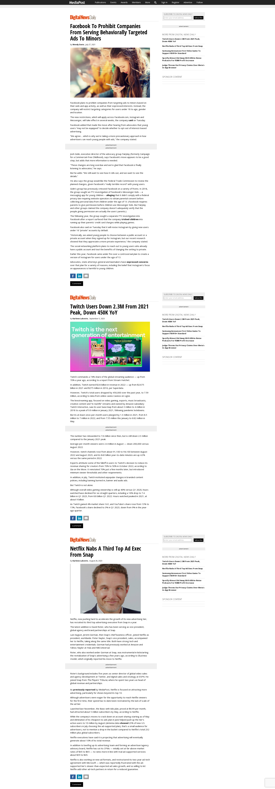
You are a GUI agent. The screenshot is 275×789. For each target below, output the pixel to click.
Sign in (164, 2)
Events (113, 2)
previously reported (84, 689)
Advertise (188, 2)
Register (175, 2)
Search (155, 2)
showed (124, 723)
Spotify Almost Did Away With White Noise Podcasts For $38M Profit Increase (181, 59)
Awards (124, 2)
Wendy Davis (78, 44)
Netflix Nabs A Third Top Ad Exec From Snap (182, 46)
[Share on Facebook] (73, 276)
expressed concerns (137, 261)
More (147, 2)
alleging (110, 195)
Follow (200, 2)
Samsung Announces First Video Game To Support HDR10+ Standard (181, 52)
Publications (100, 2)
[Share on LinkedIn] (79, 276)
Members (136, 2)
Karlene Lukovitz (80, 318)
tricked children (130, 219)
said (130, 120)
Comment (76, 283)
